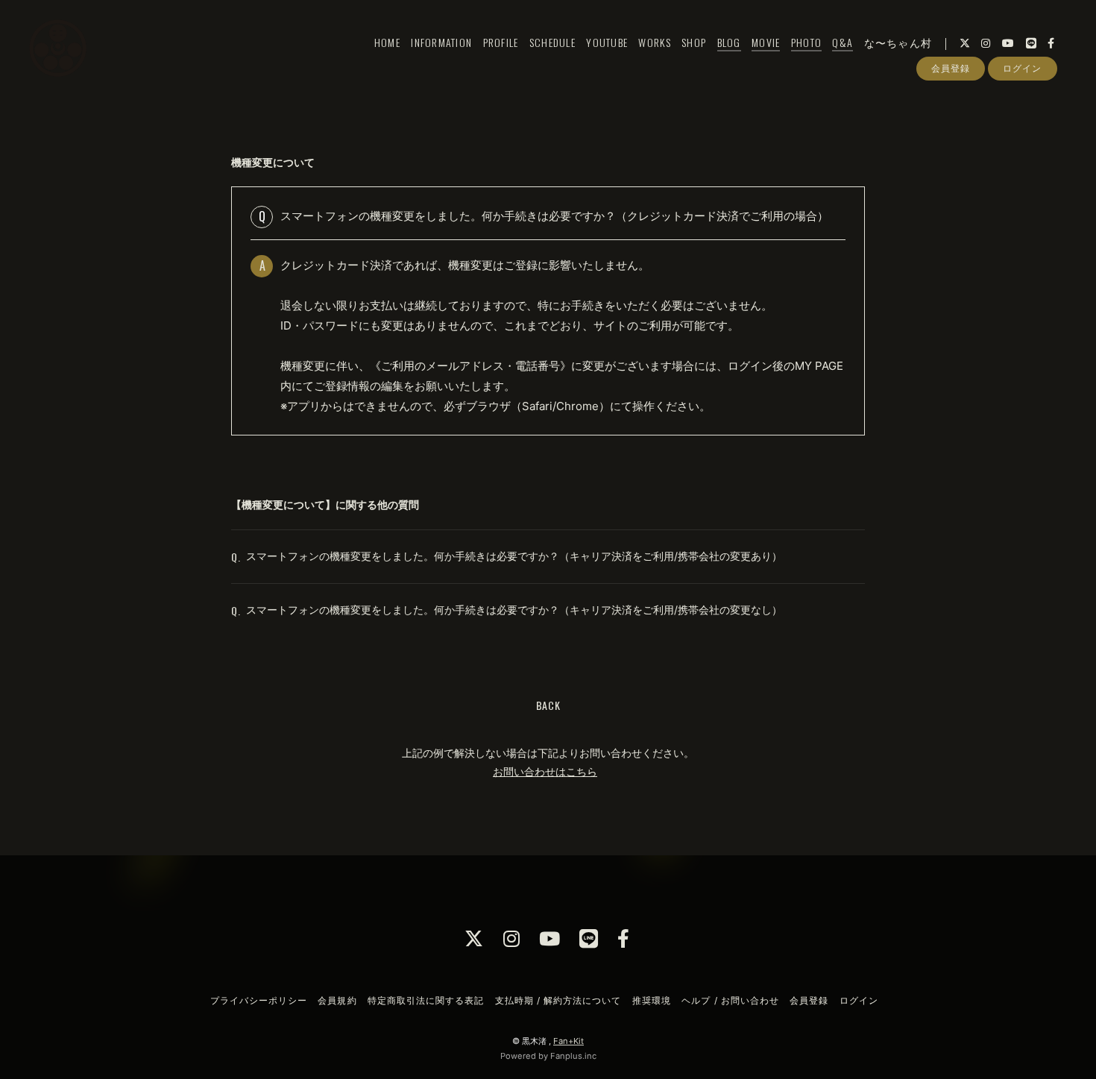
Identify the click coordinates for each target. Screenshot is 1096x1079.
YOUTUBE (607, 42)
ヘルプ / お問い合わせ (729, 1000)
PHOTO (806, 42)
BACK (548, 705)
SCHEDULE (552, 42)
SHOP (693, 42)
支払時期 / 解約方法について (558, 1000)
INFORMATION (441, 42)
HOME (387, 42)
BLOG (729, 42)
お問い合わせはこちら (545, 771)
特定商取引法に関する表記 (426, 1000)
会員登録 (950, 68)
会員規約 (337, 1000)
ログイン (1022, 68)
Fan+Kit (568, 1041)
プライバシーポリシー (258, 1000)
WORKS (654, 42)
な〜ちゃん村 (898, 42)
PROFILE (501, 42)
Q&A (842, 42)
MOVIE (766, 42)
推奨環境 (651, 1000)
